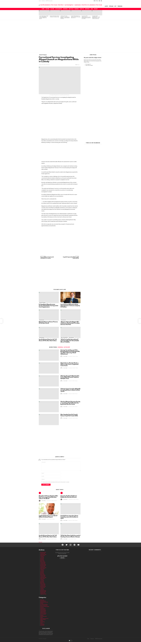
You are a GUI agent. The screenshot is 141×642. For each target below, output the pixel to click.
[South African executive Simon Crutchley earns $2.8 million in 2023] (70, 508)
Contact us (43, 0)
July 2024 (42, 556)
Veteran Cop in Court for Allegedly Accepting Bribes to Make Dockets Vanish (70, 390)
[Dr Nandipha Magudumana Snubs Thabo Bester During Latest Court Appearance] (49, 297)
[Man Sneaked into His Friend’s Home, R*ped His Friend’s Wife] (49, 419)
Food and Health (43, 610)
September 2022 (43, 577)
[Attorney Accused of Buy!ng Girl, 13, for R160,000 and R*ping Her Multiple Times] (49, 380)
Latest (106, 6)
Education (42, 607)
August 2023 (42, 568)
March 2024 (42, 561)
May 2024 (42, 558)
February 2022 (42, 584)
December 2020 (43, 590)
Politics (41, 617)
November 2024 (43, 552)
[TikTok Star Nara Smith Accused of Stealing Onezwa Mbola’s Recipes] (70, 528)
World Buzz (42, 625)
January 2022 (42, 585)
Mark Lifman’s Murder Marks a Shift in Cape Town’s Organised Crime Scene (69, 364)
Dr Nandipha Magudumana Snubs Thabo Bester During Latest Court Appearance (48, 306)
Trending (119, 6)
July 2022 (42, 579)
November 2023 (43, 565)
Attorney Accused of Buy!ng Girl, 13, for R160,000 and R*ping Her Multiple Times (69, 377)
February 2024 (42, 562)
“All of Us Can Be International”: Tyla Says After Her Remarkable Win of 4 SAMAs (69, 341)
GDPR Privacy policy (49, 0)
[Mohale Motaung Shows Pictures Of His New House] (54, 12)
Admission (42, 599)
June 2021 (42, 589)
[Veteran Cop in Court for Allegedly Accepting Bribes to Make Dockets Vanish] (49, 393)
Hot (115, 6)
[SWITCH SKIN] (100, 9)
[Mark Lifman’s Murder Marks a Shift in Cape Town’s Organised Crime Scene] (49, 368)
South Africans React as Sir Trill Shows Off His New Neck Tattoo (75, 17)
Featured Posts (43, 609)
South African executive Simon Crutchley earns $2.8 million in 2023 (69, 517)
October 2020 (42, 592)
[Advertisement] (70, 36)
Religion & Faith (43, 619)
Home (40, 0)
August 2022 (42, 578)
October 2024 (42, 553)
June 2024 (42, 557)
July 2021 (42, 588)
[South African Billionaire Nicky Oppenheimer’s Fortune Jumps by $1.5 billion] (44, 12)
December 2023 (43, 564)
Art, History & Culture (44, 604)
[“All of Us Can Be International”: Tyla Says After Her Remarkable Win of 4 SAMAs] (86, 12)
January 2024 (42, 563)
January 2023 (42, 576)
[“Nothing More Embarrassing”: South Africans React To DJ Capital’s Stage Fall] (97, 12)
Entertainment (41, 337)
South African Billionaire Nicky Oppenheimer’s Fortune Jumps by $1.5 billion (70, 306)
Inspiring (41, 615)
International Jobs (43, 616)
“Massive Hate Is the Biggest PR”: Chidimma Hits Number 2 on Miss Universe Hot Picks (70, 323)
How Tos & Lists (43, 614)
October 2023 (42, 566)
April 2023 (42, 573)
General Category (42, 302)
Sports (41, 622)
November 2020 (43, 591)
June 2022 (42, 580)
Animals (41, 603)
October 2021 (42, 587)
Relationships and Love (44, 618)
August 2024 (42, 555)
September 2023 (43, 567)
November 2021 (43, 586)
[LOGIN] (104, 9)
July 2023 (42, 569)
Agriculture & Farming (44, 602)
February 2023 (42, 575)
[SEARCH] (102, 9)
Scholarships (42, 621)
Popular (111, 6)
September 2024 (43, 554)
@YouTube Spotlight (62, 555)
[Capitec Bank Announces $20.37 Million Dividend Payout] (49, 508)
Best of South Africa (64, 337)
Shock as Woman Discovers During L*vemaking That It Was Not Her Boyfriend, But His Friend (70, 403)
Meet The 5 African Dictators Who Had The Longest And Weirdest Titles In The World (48, 497)
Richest (62, 302)
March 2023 (42, 574)
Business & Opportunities (44, 606)
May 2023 (42, 572)
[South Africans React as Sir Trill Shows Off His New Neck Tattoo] (75, 12)
